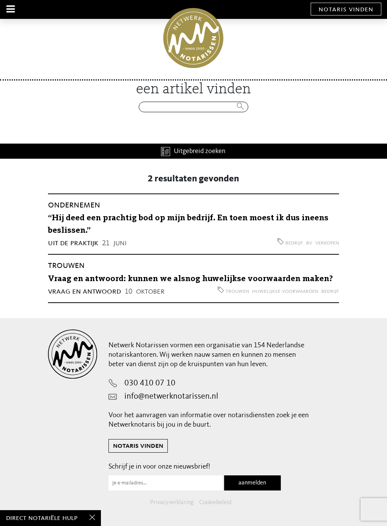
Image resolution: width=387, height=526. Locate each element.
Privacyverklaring (172, 503)
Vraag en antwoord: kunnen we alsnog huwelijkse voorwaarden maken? (190, 279)
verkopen (327, 243)
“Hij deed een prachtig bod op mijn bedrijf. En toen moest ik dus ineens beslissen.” (188, 224)
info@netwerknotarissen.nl (171, 396)
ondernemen (74, 205)
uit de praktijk (73, 243)
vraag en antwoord (84, 291)
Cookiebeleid (215, 503)
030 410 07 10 (149, 383)
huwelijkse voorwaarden (285, 291)
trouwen (66, 265)
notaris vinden (346, 9)
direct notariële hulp (41, 518)
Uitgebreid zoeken (200, 151)
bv (309, 243)
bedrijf (294, 243)
